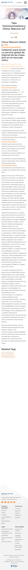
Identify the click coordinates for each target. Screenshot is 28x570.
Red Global (18, 549)
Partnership (9, 353)
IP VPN (3, 512)
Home (2, 6)
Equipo (3, 523)
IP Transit (3, 514)
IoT (3, 353)
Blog (6, 6)
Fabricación (18, 515)
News (9, 6)
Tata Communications (11, 46)
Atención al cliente (6, 541)
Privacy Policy (18, 559)
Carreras (17, 543)
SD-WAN (3, 510)
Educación (17, 511)
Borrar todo (16, 377)
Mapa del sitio (14, 563)
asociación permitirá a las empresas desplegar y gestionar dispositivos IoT (12, 66)
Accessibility (4, 535)
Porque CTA (18, 533)
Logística (17, 513)
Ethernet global (5, 521)
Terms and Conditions (19, 561)
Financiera (17, 508)
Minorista (17, 517)
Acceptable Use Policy (9, 561)
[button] (2, 502)
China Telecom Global (7, 529)
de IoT (20, 92)
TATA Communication (8, 356)
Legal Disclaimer (10, 559)
